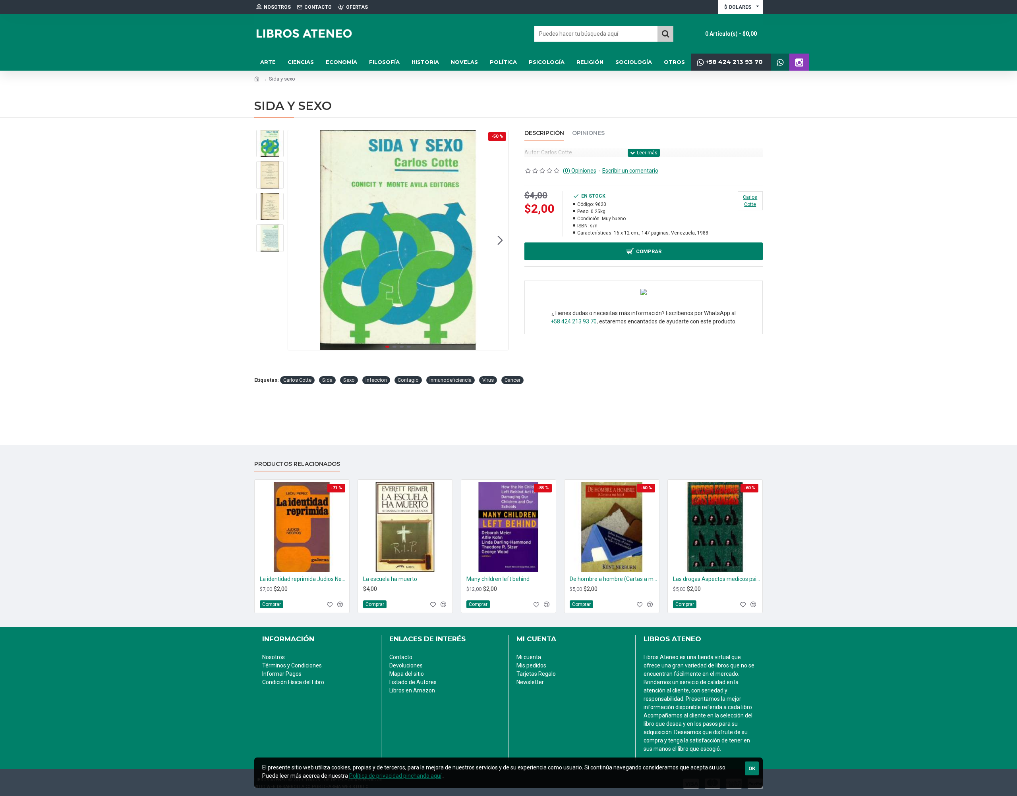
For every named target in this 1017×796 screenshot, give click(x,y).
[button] (296, 240)
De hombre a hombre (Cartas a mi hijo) (613, 579)
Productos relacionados (297, 464)
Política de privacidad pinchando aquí (395, 776)
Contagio (408, 380)
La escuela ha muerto (390, 579)
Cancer (512, 380)
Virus (488, 380)
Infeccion (376, 380)
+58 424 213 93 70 (574, 321)
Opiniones (588, 133)
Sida (327, 380)
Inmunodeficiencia (450, 380)
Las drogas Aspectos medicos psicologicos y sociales (716, 579)
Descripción (544, 133)
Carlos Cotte (297, 380)
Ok (751, 768)
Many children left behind (498, 579)
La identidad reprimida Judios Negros (303, 579)
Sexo (349, 380)
